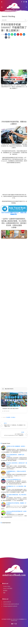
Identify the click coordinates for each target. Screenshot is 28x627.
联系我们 (5, 590)
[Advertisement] (14, 54)
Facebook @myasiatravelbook (11, 604)
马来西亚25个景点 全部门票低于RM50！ (10, 408)
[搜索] (26, 7)
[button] (6, 34)
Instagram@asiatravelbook (10, 606)
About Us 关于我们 (7, 588)
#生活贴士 (13, 417)
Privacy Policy (6, 586)
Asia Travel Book (14, 619)
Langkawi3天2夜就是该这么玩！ (14, 479)
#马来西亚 (8, 417)
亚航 (4, 592)
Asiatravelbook (7, 602)
